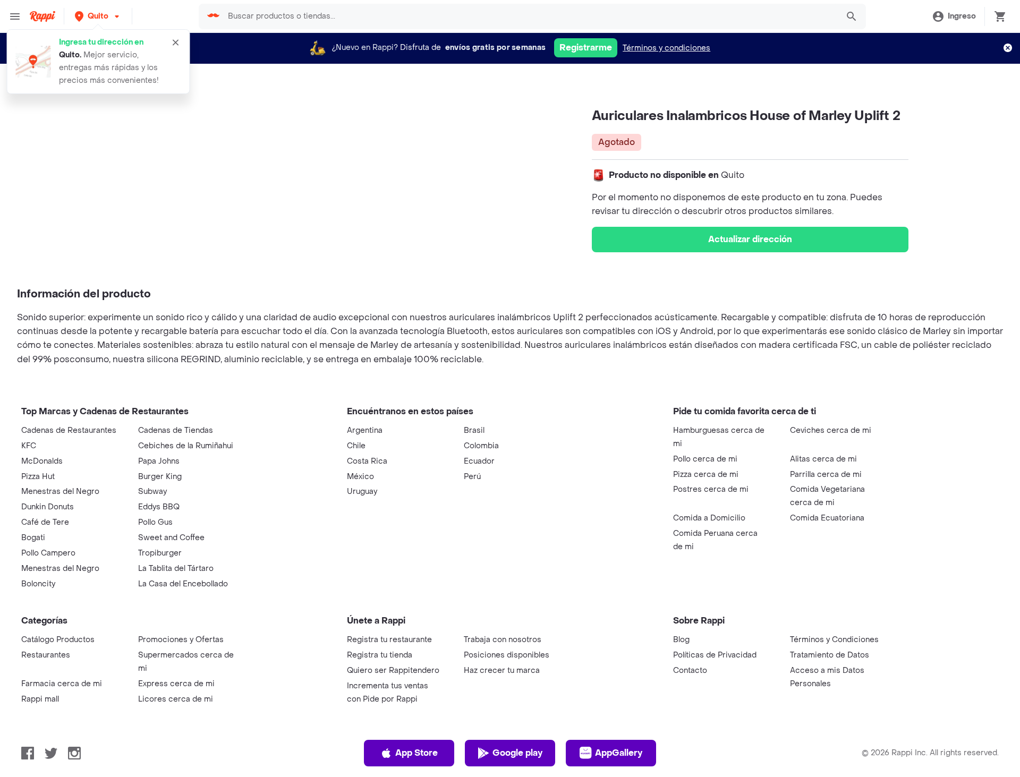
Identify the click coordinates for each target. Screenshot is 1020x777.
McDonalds (42, 461)
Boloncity (38, 584)
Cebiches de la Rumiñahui (185, 446)
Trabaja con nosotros (502, 640)
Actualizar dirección (750, 239)
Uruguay (362, 491)
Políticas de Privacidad (714, 655)
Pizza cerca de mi (705, 474)
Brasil (474, 430)
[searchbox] (530, 16)
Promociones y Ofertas (181, 640)
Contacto (690, 670)
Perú (472, 477)
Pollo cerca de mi (705, 459)
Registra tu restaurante (389, 640)
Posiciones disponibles (506, 655)
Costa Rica (367, 461)
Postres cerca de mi (711, 489)
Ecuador (479, 461)
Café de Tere (45, 522)
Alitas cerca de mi (823, 459)
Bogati (33, 538)
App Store (416, 752)
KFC (28, 446)
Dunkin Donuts (47, 507)
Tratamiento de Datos (829, 655)
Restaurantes (45, 655)
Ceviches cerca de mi (830, 430)
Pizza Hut (38, 477)
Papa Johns (159, 461)
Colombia (481, 446)
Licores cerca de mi (175, 699)
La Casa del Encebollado (183, 584)
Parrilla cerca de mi (826, 474)
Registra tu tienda (379, 655)
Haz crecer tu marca (502, 670)
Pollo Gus (155, 522)
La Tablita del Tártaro (176, 568)
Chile (356, 446)
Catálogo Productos (58, 640)
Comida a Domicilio (709, 518)
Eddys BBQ (159, 507)
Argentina (364, 430)
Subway (152, 491)
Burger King (160, 477)
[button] (98, 16)
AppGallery (618, 752)
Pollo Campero (48, 553)
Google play (517, 752)
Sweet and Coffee (171, 538)
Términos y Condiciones (834, 640)
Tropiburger (160, 553)
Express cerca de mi (176, 684)
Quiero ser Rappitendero (393, 670)
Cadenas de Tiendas (175, 430)
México (360, 477)
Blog (681, 640)
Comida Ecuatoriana (827, 518)
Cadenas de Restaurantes (68, 430)
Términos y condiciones (666, 48)
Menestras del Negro (60, 491)
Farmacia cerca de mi (61, 684)
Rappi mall (40, 699)
